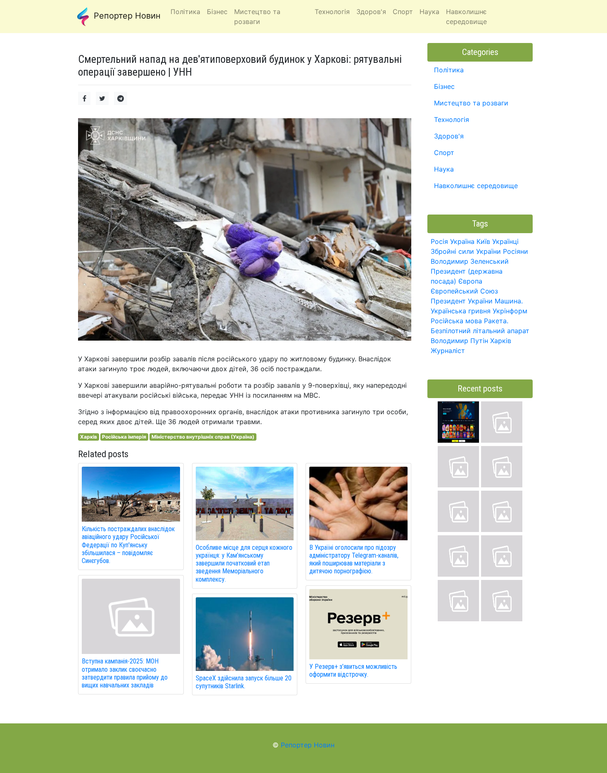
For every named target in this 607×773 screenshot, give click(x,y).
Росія (439, 241)
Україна (462, 241)
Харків (88, 437)
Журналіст (448, 350)
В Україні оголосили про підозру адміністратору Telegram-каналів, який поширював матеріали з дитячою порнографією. (353, 559)
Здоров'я (449, 136)
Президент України (462, 301)
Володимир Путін (459, 340)
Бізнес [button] (217, 11)
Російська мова (456, 321)
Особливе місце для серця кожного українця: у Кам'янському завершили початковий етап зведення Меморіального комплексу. (244, 563)
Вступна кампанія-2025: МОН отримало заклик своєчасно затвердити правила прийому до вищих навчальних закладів (125, 673)
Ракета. (496, 321)
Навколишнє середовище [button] (466, 16)
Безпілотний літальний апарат (480, 331)
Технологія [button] (332, 11)
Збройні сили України (466, 251)
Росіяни (515, 251)
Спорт (444, 152)
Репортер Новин (126, 16)
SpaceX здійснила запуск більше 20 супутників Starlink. (244, 682)
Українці (505, 241)
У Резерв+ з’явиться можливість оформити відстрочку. (353, 670)
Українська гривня (461, 311)
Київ (483, 241)
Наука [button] (429, 11)
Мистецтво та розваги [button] (257, 16)
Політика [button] (185, 11)
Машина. (509, 301)
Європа (470, 281)
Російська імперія (124, 437)
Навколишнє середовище (476, 185)
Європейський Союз (464, 291)
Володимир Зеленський (470, 261)
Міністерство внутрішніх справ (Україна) (203, 437)
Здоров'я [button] (371, 11)
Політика (449, 70)
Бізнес (444, 86)
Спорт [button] (403, 11)
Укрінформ (510, 311)
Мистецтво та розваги (471, 103)
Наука (444, 169)
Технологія (451, 119)
